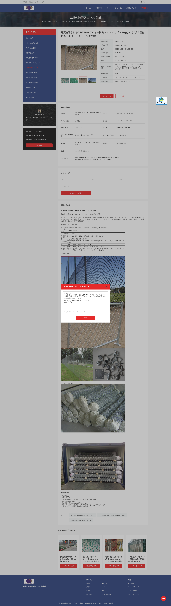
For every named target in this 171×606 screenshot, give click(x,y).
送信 (85, 317)
